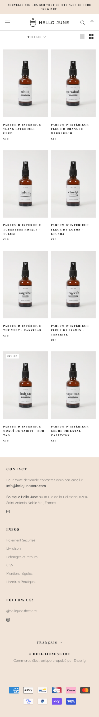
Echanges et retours (21, 557)
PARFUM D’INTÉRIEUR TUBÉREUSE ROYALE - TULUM (22, 229)
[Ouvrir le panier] (92, 22)
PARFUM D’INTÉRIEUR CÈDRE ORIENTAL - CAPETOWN (70, 431)
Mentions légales (19, 573)
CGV (9, 565)
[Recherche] (82, 22)
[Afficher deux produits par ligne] (91, 36)
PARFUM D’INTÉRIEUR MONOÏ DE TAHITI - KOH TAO (23, 431)
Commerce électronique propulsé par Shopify (49, 660)
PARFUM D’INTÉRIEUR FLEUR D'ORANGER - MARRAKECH (70, 129)
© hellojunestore (49, 654)
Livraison (13, 548)
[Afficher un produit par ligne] (82, 36)
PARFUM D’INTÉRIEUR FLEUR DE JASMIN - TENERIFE (70, 330)
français (47, 642)
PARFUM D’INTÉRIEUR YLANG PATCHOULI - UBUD (22, 129)
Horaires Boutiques (21, 582)
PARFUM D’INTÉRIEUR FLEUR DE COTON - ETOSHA (70, 229)
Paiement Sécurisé (20, 540)
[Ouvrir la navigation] (7, 22)
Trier (35, 36)
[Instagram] (8, 511)
